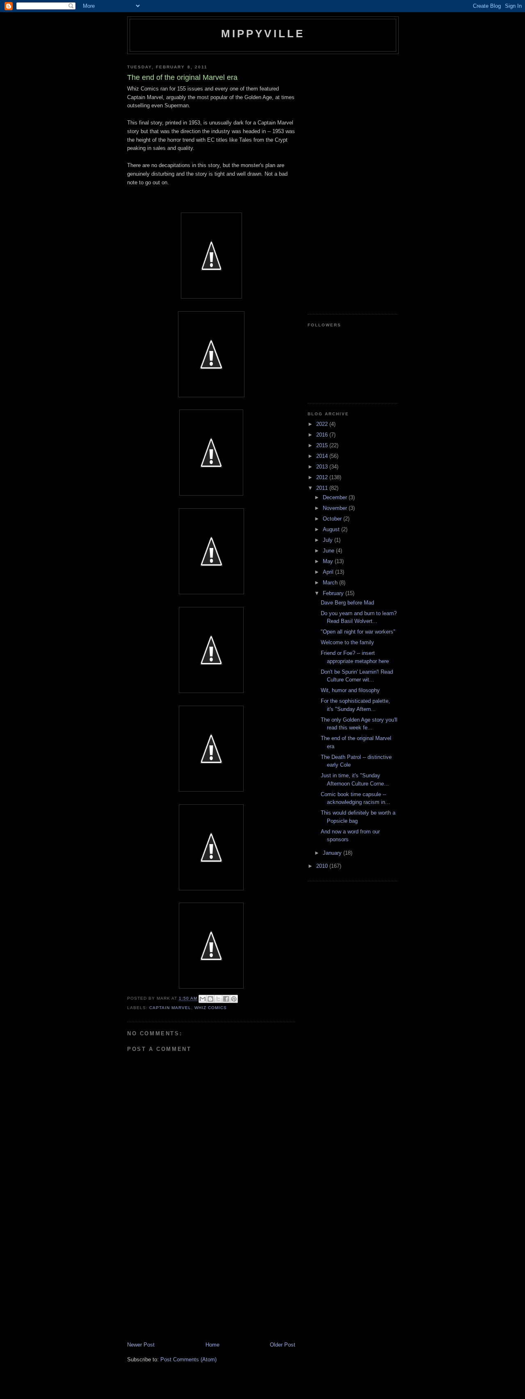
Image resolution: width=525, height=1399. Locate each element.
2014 (322, 456)
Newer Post (141, 1345)
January (333, 853)
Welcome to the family (347, 642)
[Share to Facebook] (226, 999)
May (329, 561)
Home (212, 1345)
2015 (322, 445)
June (329, 551)
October (333, 519)
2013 (322, 467)
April (329, 572)
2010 (322, 866)
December (336, 497)
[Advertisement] (188, 1284)
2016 (322, 435)
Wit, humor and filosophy (350, 690)
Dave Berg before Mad (347, 603)
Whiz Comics (210, 1007)
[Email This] (203, 999)
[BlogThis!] (210, 999)
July (328, 540)
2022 (322, 424)
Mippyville (263, 33)
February (334, 593)
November (336, 508)
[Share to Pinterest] (234, 999)
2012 (322, 477)
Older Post (282, 1345)
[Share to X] (218, 999)
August (332, 529)
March (331, 583)
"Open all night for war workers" (358, 632)
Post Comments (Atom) (188, 1359)
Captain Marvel (170, 1007)
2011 (322, 488)
